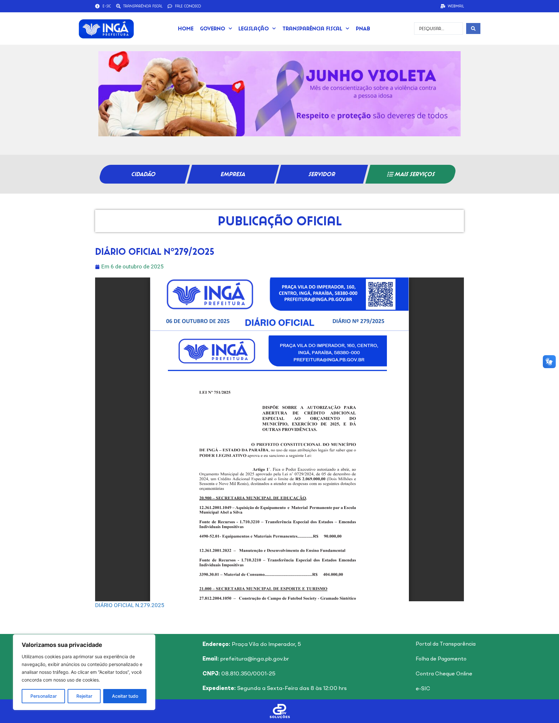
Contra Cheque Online (444, 674)
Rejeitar (84, 696)
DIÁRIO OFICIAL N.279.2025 (129, 605)
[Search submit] (473, 28)
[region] (84, 672)
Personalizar (43, 696)
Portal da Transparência (446, 644)
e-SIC (423, 689)
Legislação (253, 28)
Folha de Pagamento (441, 659)
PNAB (363, 28)
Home (185, 28)
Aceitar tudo (125, 696)
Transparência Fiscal (312, 28)
